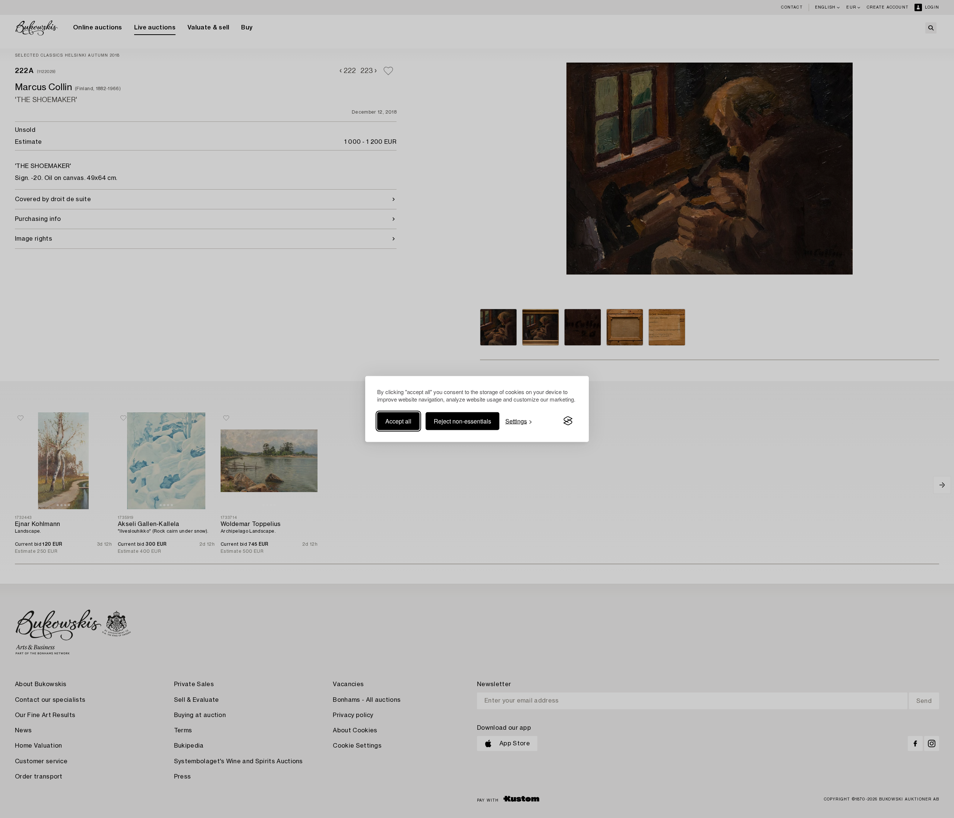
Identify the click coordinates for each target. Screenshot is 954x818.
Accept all (398, 420)
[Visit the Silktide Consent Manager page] (568, 421)
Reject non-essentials (462, 420)
